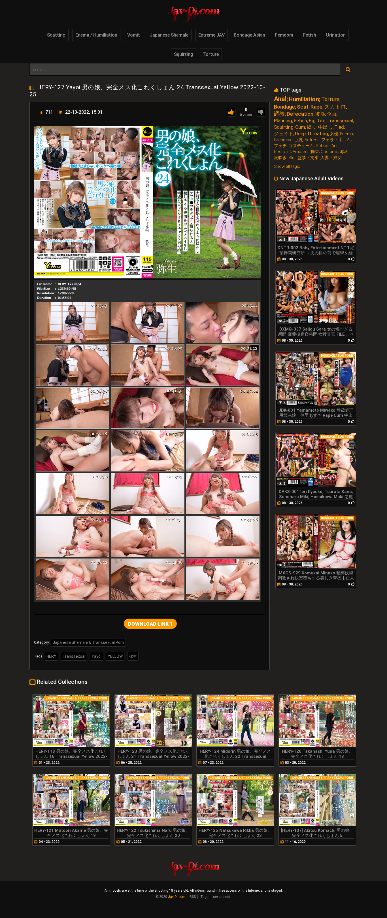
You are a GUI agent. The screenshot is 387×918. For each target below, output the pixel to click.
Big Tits (317, 120)
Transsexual (74, 656)
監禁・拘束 (308, 158)
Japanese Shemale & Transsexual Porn (88, 642)
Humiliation (304, 99)
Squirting (183, 54)
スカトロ (335, 106)
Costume (329, 152)
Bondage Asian (249, 35)
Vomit (133, 35)
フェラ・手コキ (336, 140)
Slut (292, 158)
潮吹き (280, 158)
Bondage (284, 106)
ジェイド (283, 133)
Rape (316, 106)
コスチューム (301, 146)
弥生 (133, 656)
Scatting (56, 35)
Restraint (282, 152)
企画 (331, 114)
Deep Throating (311, 133)
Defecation (300, 114)
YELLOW (115, 656)
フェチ (280, 146)
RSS (193, 897)
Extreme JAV (211, 35)
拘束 (315, 152)
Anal (280, 99)
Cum (300, 127)
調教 (279, 114)
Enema (346, 134)
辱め (344, 152)
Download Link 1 (150, 624)
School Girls (327, 146)
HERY (51, 656)
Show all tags (286, 166)
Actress (312, 140)
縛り (311, 127)
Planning (283, 120)
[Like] (231, 112)
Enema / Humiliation (96, 35)
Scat (303, 106)
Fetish (309, 35)
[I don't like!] (261, 112)
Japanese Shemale (169, 35)
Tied (339, 127)
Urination (336, 35)
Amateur (301, 152)
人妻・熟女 (331, 158)
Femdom (284, 35)
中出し (325, 127)
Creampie (283, 140)
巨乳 (298, 140)
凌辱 (320, 114)
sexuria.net (221, 897)
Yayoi (96, 656)
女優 (334, 134)
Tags (204, 897)
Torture (211, 54)
